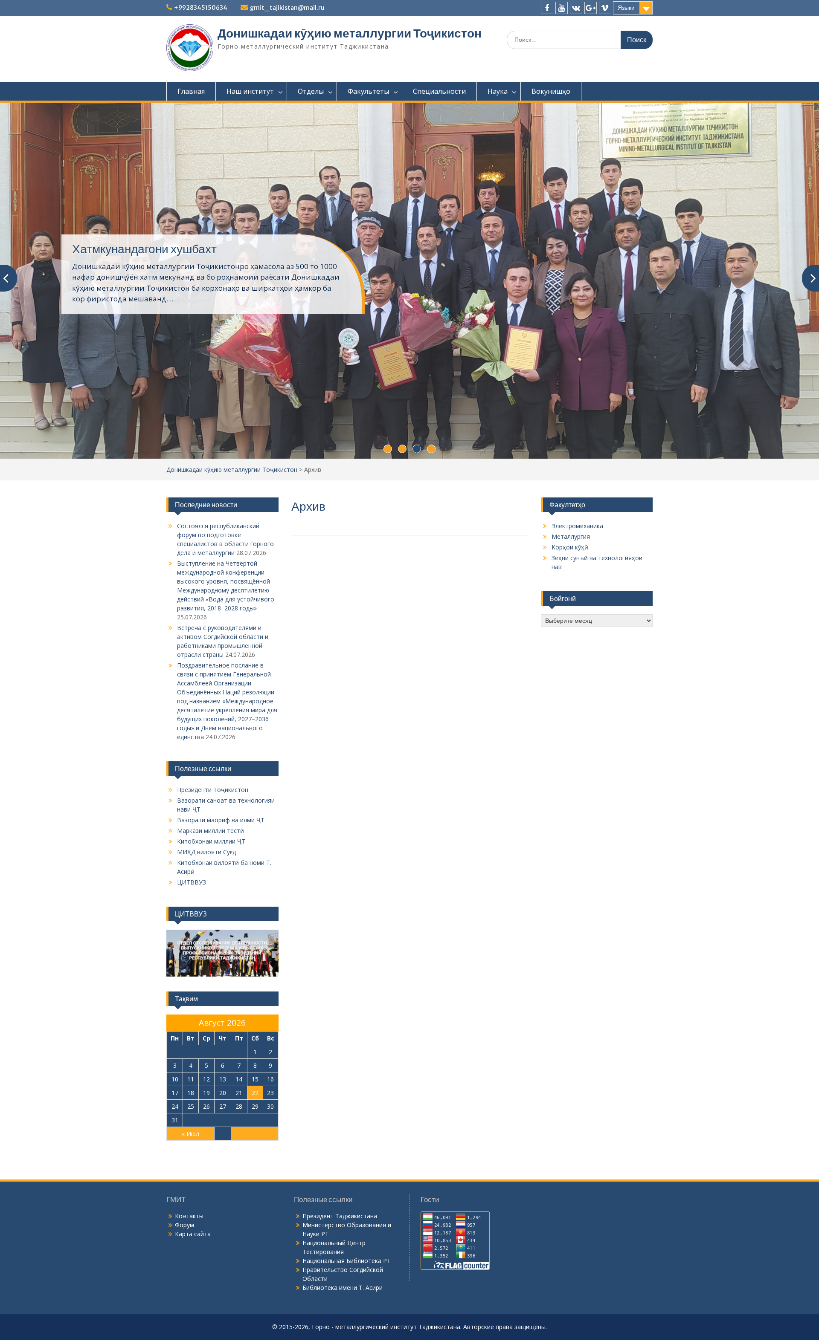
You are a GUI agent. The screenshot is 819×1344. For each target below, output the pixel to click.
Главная (191, 91)
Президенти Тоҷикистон (212, 790)
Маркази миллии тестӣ (210, 831)
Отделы (311, 91)
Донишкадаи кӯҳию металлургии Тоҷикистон (350, 33)
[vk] (576, 8)
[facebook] (547, 8)
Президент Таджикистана (339, 1216)
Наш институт (250, 91)
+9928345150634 (200, 8)
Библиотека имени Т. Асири (342, 1287)
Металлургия (571, 536)
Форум (184, 1225)
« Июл (190, 1134)
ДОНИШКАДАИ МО (125, 249)
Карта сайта (193, 1234)
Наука (498, 91)
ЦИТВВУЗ (191, 882)
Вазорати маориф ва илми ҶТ (220, 820)
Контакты (189, 1216)
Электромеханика (577, 526)
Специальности (439, 91)
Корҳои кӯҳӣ (570, 547)
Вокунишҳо (550, 91)
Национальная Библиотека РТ (346, 1261)
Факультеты (368, 91)
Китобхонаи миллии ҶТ (211, 841)
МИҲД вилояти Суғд (206, 852)
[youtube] (561, 8)
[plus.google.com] (590, 8)
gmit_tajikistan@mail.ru (287, 8)
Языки (626, 8)
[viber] (605, 8)
